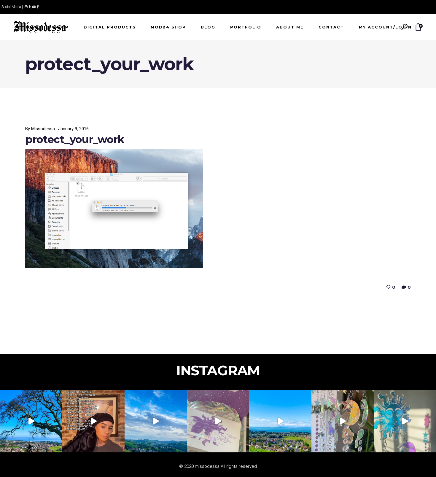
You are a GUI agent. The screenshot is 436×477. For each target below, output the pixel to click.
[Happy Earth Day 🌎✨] (31, 421)
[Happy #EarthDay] (280, 421)
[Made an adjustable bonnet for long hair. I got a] (93, 421)
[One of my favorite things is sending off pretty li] (218, 421)
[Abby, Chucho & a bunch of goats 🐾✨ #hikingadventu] (156, 421)
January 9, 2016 (73, 128)
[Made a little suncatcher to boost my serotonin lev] (405, 421)
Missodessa (43, 128)
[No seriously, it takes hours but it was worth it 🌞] (342, 421)
